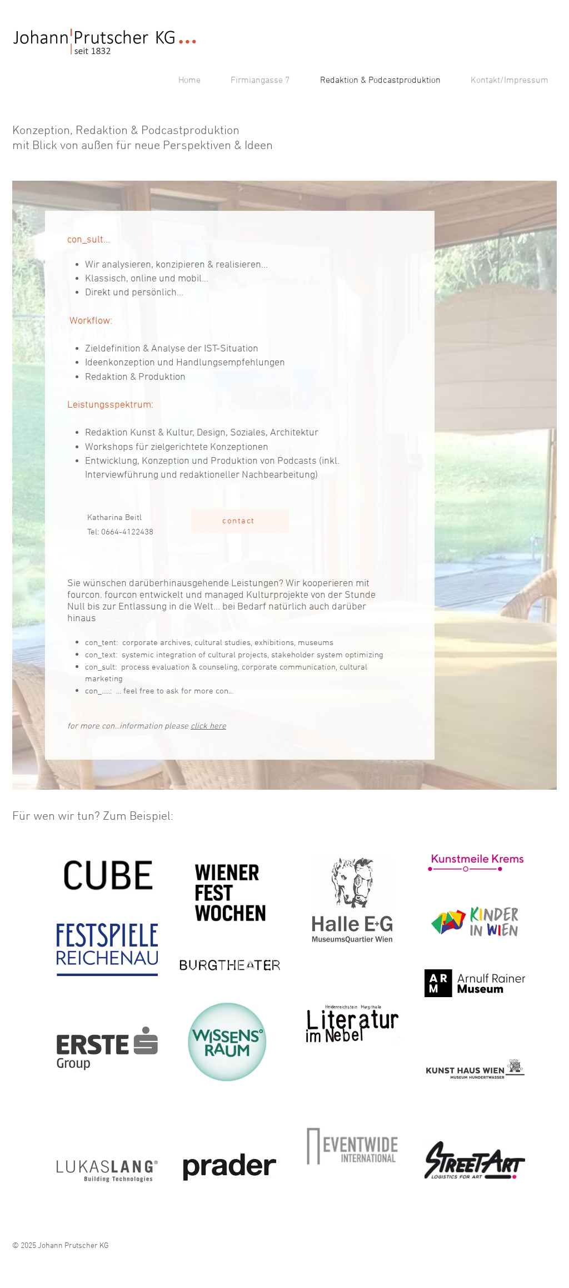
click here (208, 726)
